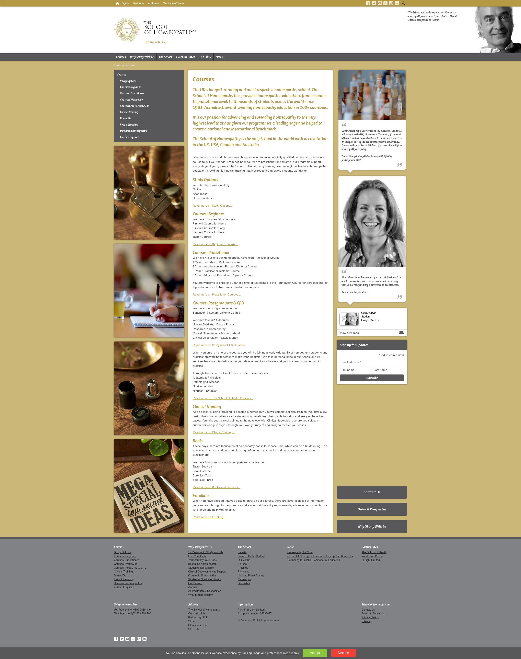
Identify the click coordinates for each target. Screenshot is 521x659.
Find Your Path (197, 556)
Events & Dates (185, 57)
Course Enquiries (129, 137)
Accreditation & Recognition (204, 590)
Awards (192, 587)
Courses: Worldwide (131, 100)
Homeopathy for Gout (300, 552)
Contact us (138, 3)
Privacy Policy (370, 617)
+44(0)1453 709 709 (139, 613)
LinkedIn (397, 3)
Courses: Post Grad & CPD (134, 106)
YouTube (380, 3)
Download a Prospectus (133, 131)
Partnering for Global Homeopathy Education (313, 560)
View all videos (349, 332)
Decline (343, 653)
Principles (243, 571)
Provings (243, 567)
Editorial (242, 563)
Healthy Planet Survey (251, 575)
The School (165, 57)
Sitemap (366, 621)
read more (291, 653)
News (219, 57)
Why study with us (200, 547)
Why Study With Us (142, 57)
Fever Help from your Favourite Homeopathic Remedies (320, 556)
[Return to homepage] (117, 3)
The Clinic (205, 57)
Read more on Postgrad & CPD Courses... (220, 345)
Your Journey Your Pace (202, 560)
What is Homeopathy (200, 594)
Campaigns (244, 579)
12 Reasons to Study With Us (205, 552)
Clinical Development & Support (207, 571)
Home (117, 65)
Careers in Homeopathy (202, 575)
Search (403, 3)
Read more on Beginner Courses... (215, 244)
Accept (315, 653)
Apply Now (153, 3)
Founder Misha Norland (251, 556)
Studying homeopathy (201, 567)
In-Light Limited (371, 560)
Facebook (368, 3)
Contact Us (371, 492)
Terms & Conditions (373, 613)
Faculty (242, 552)
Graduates (244, 583)
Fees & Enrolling (129, 125)
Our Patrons (195, 583)
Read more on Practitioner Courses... (217, 294)
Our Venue (244, 560)
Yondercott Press (372, 556)
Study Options (128, 81)
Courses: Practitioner (132, 93)
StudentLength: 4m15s (370, 316)
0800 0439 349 (142, 609)
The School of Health (173, 3)
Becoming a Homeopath (202, 563)
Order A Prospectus (372, 509)
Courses (121, 57)
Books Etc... (127, 118)
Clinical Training (129, 112)
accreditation (316, 139)
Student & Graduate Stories (204, 579)
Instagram (391, 3)
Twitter (374, 3)
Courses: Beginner (130, 87)
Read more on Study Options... (213, 205)
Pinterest (385, 3)
